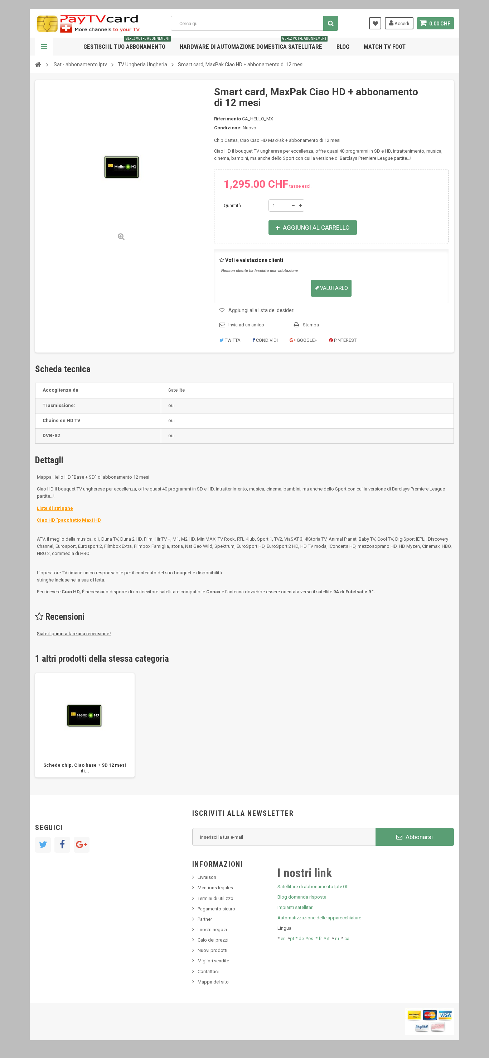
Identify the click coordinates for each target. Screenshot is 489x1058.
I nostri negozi (212, 929)
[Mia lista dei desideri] (375, 23)
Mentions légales (215, 887)
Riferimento (227, 118)
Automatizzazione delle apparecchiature (319, 917)
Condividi (266, 340)
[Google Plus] (81, 845)
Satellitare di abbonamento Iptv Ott (313, 886)
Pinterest (345, 340)
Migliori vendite (213, 960)
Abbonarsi (418, 837)
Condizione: (228, 127)
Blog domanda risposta (301, 897)
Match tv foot (385, 46)
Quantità (232, 205)
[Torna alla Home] (38, 64)
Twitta (232, 340)
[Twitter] (43, 845)
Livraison (207, 877)
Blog (343, 46)
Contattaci (208, 971)
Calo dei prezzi (213, 940)
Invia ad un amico (246, 324)
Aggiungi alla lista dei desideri (261, 310)
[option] (85, 725)
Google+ (306, 340)
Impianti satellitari (295, 907)
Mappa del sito (213, 982)
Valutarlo (333, 288)
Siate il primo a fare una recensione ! (74, 633)
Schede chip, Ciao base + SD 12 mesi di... (84, 768)
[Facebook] (62, 845)
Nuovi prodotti (212, 950)
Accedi (401, 23)
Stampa (311, 324)
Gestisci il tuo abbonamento (126, 44)
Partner (205, 919)
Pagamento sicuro (216, 908)
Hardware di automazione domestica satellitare (253, 44)
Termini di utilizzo (215, 898)
